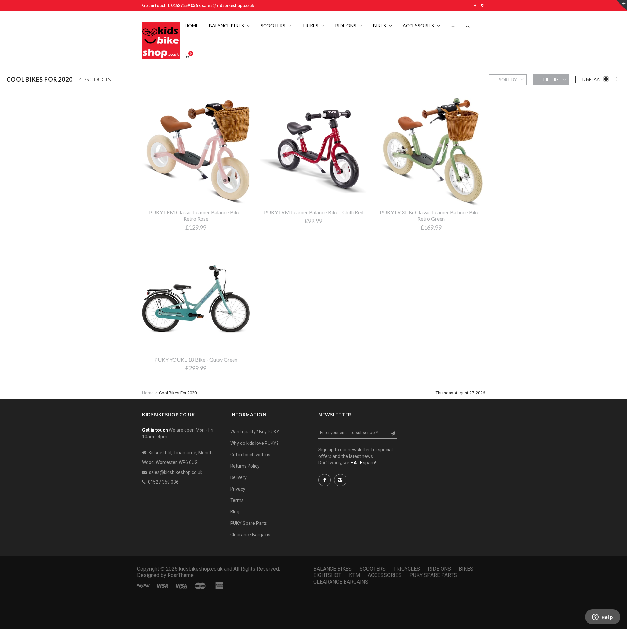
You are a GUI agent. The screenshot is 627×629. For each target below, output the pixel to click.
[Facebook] (475, 5)
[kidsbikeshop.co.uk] (161, 41)
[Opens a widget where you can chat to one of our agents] (602, 617)
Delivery (238, 477)
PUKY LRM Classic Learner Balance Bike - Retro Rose (196, 215)
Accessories (385, 575)
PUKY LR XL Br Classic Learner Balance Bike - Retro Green (431, 215)
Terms (237, 500)
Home (148, 392)
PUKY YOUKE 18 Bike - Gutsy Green (195, 359)
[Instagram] (482, 5)
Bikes (466, 569)
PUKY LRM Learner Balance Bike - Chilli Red (313, 212)
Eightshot (327, 575)
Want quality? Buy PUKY (254, 431)
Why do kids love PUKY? (254, 443)
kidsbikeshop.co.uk (201, 569)
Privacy (237, 489)
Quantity (339, 264)
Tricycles (407, 569)
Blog (234, 511)
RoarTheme (181, 575)
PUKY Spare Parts (248, 523)
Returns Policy (245, 466)
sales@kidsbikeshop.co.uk (175, 472)
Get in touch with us (250, 454)
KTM (354, 575)
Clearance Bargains (250, 534)
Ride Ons (439, 569)
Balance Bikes (333, 569)
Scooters (373, 569)
